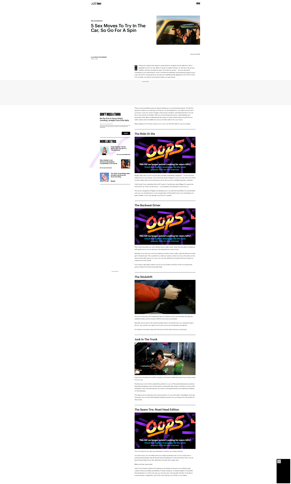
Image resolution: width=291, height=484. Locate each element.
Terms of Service (123, 126)
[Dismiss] (288, 460)
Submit (126, 133)
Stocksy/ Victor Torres (195, 54)
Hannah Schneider (100, 57)
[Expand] (278, 460)
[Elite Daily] (96, 3)
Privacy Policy (102, 127)
